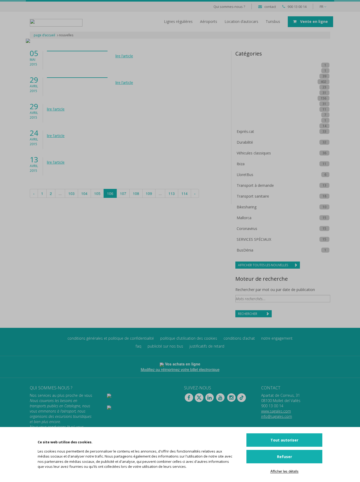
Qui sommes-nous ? (229, 6)
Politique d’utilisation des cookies (188, 338)
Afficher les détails (284, 471)
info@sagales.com (276, 416)
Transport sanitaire (253, 196)
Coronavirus (247, 228)
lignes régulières (178, 21)
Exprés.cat (245, 131)
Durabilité (245, 142)
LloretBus (245, 174)
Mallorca (244, 217)
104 (84, 193)
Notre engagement (277, 338)
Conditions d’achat (239, 338)
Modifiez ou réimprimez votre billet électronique (180, 369)
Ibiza (241, 163)
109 (149, 193)
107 (123, 193)
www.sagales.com (276, 411)
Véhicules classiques (254, 152)
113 (171, 193)
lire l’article (124, 55)
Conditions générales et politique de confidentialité (110, 338)
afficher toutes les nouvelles (263, 265)
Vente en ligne (313, 21)
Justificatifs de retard (206, 346)
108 (136, 193)
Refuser (284, 456)
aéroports (208, 21)
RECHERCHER (248, 314)
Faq (138, 346)
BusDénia (245, 250)
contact (270, 6)
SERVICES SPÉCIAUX (254, 239)
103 (71, 193)
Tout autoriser (284, 440)
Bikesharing (246, 206)
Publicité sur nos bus (165, 346)
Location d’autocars (241, 21)
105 (97, 193)
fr (322, 6)
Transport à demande (255, 185)
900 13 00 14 (297, 6)
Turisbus (273, 21)
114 (184, 193)
